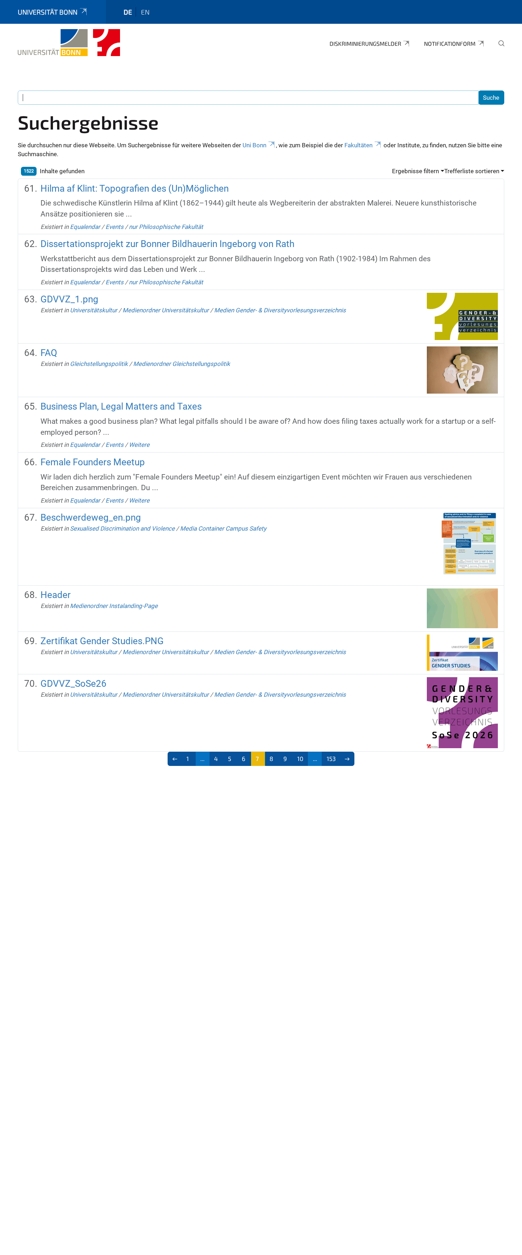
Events (114, 226)
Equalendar (85, 226)
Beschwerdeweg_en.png (90, 517)
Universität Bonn (47, 12)
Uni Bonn (254, 145)
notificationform (449, 43)
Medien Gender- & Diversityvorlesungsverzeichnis (280, 310)
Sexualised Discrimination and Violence (122, 528)
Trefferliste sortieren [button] (471, 171)
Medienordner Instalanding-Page (114, 605)
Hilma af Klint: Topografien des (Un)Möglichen (134, 188)
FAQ (48, 352)
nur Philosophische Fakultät (166, 226)
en (145, 12)
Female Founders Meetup (92, 462)
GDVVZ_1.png (69, 299)
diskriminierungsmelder (365, 43)
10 (300, 758)
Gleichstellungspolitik (99, 363)
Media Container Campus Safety (223, 528)
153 (331, 758)
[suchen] (498, 48)
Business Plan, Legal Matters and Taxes (121, 406)
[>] (347, 759)
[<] (175, 759)
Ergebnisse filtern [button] (415, 171)
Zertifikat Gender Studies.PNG (102, 641)
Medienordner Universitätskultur (166, 310)
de (128, 12)
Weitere (139, 444)
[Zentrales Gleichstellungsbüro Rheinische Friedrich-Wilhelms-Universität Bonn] (69, 42)
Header (55, 595)
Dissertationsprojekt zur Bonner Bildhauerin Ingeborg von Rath (167, 244)
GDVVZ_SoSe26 (73, 683)
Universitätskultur (93, 310)
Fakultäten (358, 145)
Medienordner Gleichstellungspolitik (181, 363)
